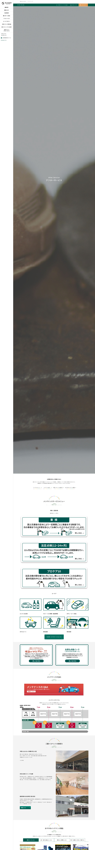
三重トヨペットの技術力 (58, 487)
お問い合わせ (84, 4)
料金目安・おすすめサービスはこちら (54, 637)
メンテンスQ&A (47, 487)
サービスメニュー (36, 487)
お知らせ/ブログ (3, 33)
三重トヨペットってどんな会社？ (63, 4)
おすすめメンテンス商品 (70, 487)
